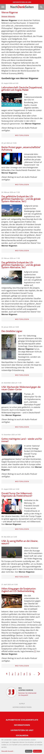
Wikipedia (11, 16)
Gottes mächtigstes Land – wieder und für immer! (21, 440)
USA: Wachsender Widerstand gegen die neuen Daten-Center (21, 388)
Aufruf (22, 704)
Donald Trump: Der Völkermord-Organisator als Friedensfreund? (17, 494)
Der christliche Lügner (11, 331)
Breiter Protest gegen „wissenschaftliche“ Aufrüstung (21, 148)
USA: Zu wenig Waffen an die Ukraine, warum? (19, 542)
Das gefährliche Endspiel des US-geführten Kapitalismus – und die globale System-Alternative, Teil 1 (21, 265)
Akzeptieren (37, 751)
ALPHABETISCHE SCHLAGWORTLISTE (22, 720)
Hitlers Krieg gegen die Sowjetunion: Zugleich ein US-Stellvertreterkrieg (18, 590)
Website (4, 16)
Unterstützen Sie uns (22, 2)
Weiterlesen (22, 135)
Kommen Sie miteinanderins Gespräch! (27, 694)
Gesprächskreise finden (22, 707)
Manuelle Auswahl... (7, 751)
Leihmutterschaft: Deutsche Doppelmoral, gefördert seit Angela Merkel (21, 88)
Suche (41, 7)
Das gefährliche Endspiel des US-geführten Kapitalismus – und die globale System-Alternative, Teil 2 (21, 199)
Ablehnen (29, 751)
